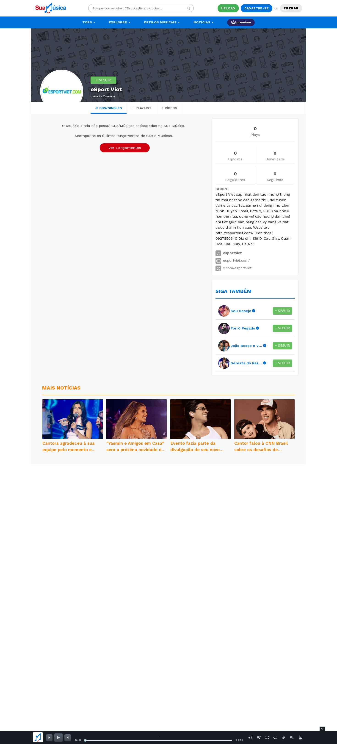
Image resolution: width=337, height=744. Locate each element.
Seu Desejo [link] (241, 311)
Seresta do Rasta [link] (246, 363)
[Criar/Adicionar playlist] (292, 737)
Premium (243, 22)
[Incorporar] (283, 737)
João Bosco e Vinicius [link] (246, 345)
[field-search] (188, 8)
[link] (224, 311)
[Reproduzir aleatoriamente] (267, 737)
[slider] (85, 740)
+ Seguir (103, 80)
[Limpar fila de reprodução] (300, 737)
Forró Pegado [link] (243, 328)
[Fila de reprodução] (259, 737)
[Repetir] (275, 737)
